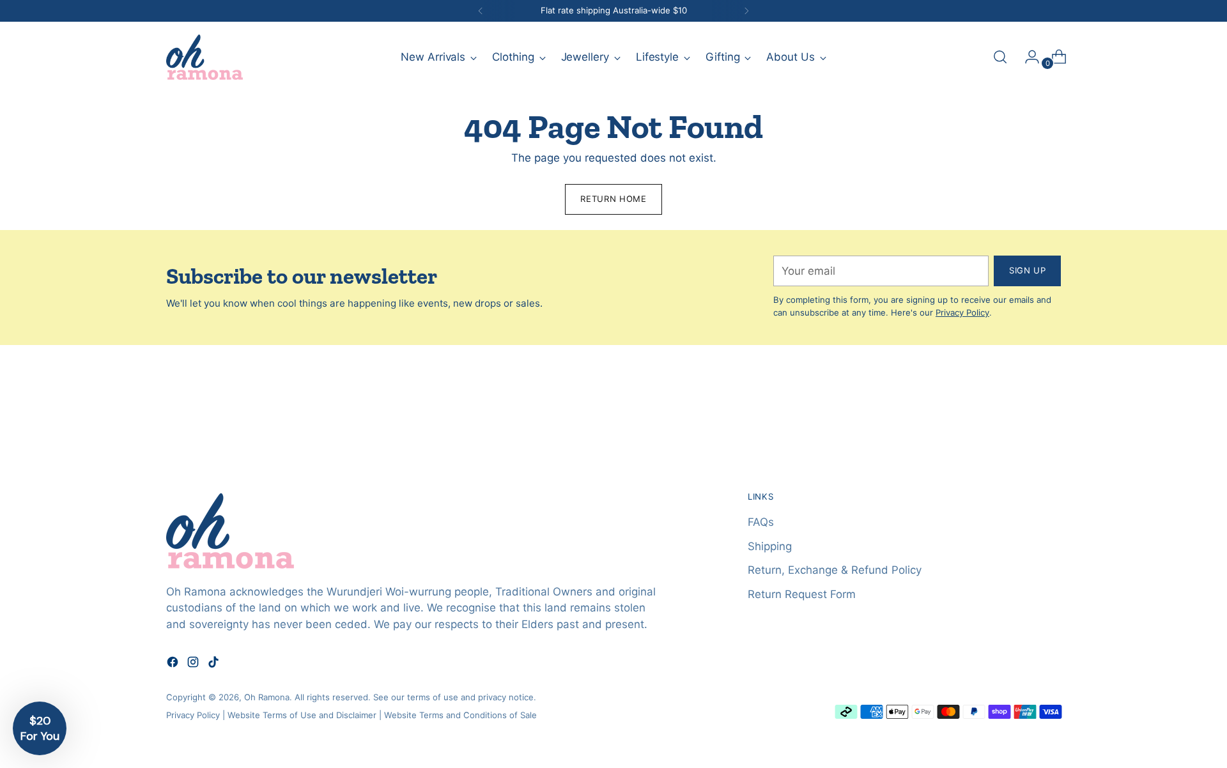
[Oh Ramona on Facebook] (173, 664)
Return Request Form (802, 594)
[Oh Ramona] (204, 57)
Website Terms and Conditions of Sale (460, 715)
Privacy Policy (962, 312)
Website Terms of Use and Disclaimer (302, 715)
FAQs (761, 522)
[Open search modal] (1000, 57)
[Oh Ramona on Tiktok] (214, 664)
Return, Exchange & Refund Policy (835, 570)
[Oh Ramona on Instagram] (194, 664)
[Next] (746, 11)
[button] (39, 728)
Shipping (770, 546)
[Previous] (481, 11)
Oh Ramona (266, 697)
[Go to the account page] (1027, 57)
